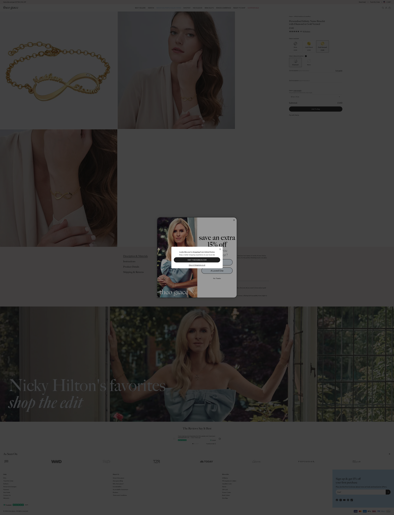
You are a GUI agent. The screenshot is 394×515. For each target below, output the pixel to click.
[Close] (220, 249)
